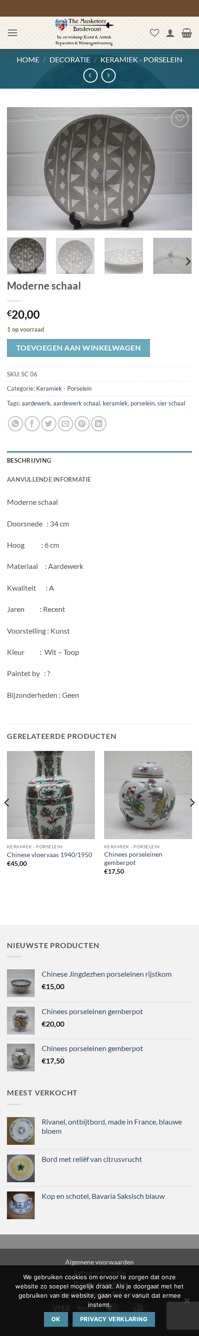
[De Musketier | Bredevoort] (84, 33)
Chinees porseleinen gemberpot (133, 858)
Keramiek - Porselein (141, 59)
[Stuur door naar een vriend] (65, 423)
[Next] (176, 169)
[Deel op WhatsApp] (15, 423)
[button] (12, 32)
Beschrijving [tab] (29, 460)
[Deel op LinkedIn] (98, 423)
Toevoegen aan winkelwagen (78, 348)
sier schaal (171, 403)
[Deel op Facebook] (32, 423)
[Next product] (90, 75)
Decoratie (70, 59)
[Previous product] (108, 75)
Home (28, 59)
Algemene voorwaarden (99, 1262)
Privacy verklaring (114, 1319)
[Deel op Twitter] (48, 423)
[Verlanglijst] (154, 33)
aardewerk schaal (76, 403)
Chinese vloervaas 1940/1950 (49, 854)
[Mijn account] (170, 33)
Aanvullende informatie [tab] (49, 479)
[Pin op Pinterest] (82, 423)
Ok (56, 1319)
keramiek (115, 403)
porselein (143, 403)
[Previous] (22, 169)
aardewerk (36, 403)
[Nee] (186, 1303)
